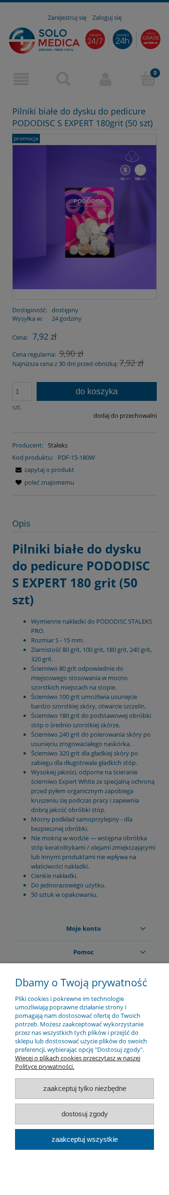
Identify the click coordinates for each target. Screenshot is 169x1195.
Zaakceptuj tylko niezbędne (84, 1088)
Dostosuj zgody (84, 1114)
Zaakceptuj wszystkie (85, 1139)
